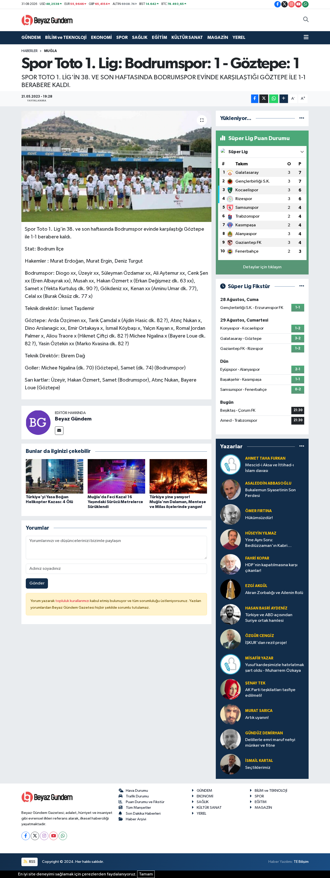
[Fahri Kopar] (230, 564)
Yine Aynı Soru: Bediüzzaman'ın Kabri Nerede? (266, 543)
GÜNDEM (31, 37)
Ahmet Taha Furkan (265, 458)
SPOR (122, 37)
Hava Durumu (137, 791)
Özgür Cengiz (259, 636)
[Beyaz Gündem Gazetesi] (47, 19)
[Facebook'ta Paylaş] (254, 98)
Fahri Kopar (257, 558)
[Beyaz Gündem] (38, 422)
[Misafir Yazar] (230, 664)
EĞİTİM (159, 37)
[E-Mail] (59, 430)
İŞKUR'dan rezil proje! (266, 643)
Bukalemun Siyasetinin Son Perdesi (270, 493)
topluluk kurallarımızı (72, 601)
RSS (31, 862)
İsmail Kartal (259, 761)
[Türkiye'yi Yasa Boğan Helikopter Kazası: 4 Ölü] (54, 476)
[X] (35, 836)
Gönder (37, 583)
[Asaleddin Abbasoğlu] (230, 489)
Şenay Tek (255, 683)
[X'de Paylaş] (263, 98)
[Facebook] (25, 836)
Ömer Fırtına (258, 511)
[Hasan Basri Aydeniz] (230, 614)
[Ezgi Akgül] (230, 589)
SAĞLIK (139, 37)
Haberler (29, 51)
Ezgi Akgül (256, 586)
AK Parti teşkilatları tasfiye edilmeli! (270, 693)
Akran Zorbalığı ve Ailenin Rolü (274, 593)
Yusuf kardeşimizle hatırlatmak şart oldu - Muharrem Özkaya (274, 668)
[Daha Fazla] (283, 98)
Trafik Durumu (137, 796)
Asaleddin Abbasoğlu (268, 483)
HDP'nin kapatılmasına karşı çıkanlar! (271, 568)
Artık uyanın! (257, 718)
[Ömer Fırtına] (230, 514)
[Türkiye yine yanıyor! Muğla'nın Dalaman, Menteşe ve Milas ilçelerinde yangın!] (178, 476)
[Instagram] (44, 836)
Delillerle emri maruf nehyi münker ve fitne (270, 742)
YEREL (239, 37)
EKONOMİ (101, 37)
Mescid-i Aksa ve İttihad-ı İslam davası (269, 468)
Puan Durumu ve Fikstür (145, 802)
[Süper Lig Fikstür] (301, 286)
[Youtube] (53, 836)
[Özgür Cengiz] (230, 639)
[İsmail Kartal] (230, 764)
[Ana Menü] (306, 37)
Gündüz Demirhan (264, 733)
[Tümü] (301, 118)
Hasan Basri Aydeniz (266, 608)
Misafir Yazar (259, 658)
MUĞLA (50, 51)
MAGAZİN (217, 37)
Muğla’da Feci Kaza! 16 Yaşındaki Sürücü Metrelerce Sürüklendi (115, 502)
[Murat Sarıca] (230, 714)
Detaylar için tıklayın (262, 267)
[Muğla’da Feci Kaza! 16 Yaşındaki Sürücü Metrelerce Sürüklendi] (116, 476)
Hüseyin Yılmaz (260, 533)
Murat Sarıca (259, 711)
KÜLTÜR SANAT (187, 37)
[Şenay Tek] (230, 689)
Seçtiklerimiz (257, 767)
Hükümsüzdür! (259, 518)
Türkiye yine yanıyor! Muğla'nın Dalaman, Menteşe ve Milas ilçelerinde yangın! (178, 502)
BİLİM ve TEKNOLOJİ (66, 37)
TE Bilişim (301, 862)
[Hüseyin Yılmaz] (230, 539)
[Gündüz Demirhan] (230, 739)
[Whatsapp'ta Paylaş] (273, 98)
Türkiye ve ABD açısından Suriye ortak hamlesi (268, 618)
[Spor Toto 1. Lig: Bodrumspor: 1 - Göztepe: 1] (116, 166)
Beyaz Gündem (73, 418)
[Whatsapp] (63, 836)
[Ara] (306, 20)
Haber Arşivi (136, 819)
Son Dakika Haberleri (143, 813)
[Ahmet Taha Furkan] (230, 464)
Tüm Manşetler (138, 808)
